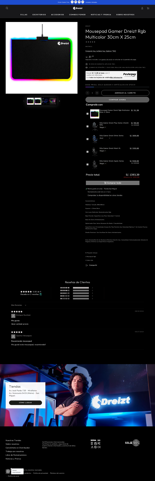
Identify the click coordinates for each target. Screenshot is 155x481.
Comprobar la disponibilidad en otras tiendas (105, 195)
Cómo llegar (25, 402)
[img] (16, 311)
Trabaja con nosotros (15, 451)
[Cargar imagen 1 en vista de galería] (30, 101)
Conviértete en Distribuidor (18, 448)
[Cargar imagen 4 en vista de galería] (52, 101)
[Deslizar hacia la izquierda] (23, 101)
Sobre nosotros (12, 444)
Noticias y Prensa (13, 459)
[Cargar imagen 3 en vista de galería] (45, 101)
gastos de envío (107, 59)
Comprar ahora (117, 100)
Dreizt (87, 26)
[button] (7, 8)
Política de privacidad (40, 473)
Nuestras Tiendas (13, 440)
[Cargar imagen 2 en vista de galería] (37, 101)
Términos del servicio (57, 473)
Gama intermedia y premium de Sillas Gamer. (59, 446)
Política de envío (13, 476)
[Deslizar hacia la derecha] (59, 101)
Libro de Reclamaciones (16, 455)
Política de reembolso (23, 473)
